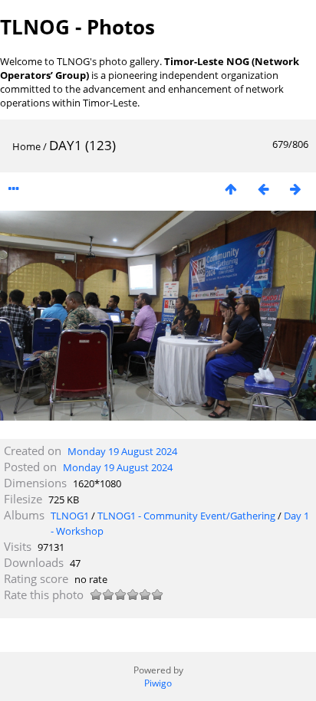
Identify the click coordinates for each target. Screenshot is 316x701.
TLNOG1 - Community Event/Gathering (186, 515)
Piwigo (158, 683)
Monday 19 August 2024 (122, 451)
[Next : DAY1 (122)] (295, 189)
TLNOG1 (70, 515)
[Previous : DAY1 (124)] (263, 189)
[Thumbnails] (231, 189)
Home (26, 146)
